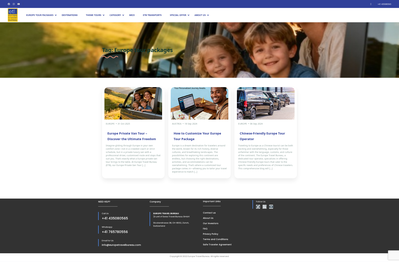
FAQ (205, 228)
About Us (200, 15)
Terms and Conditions (215, 239)
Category (115, 15)
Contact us (209, 212)
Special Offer (178, 15)
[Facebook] (258, 207)
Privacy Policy (210, 234)
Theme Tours (93, 15)
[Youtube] (271, 207)
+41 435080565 (384, 4)
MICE (132, 15)
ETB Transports (152, 15)
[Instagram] (265, 207)
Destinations (70, 15)
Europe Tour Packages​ (39, 15)
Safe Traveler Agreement (217, 244)
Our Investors (210, 223)
